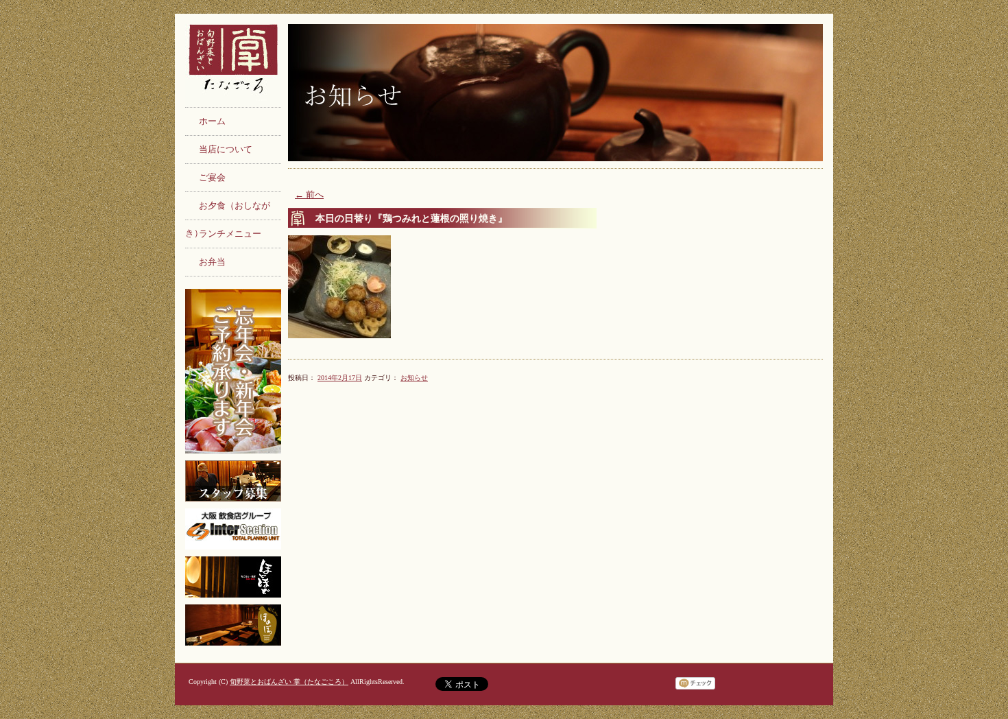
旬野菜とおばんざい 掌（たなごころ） (289, 681)
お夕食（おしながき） (227, 210)
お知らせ (414, 377)
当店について (225, 149)
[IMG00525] (555, 286)
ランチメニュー (230, 234)
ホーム (212, 121)
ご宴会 (212, 177)
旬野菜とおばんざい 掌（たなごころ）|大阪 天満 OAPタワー (233, 65)
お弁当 (212, 262)
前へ (309, 195)
